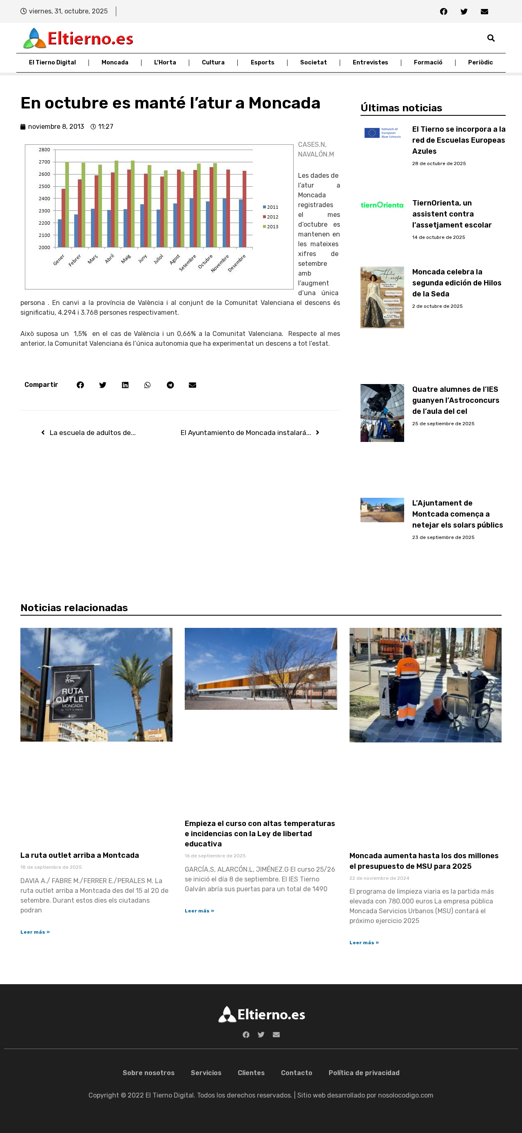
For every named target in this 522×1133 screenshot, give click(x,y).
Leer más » (35, 932)
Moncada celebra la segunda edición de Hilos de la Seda (457, 282)
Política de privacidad (364, 1073)
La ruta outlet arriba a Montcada (79, 855)
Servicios (206, 1073)
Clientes (251, 1073)
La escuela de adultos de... (93, 432)
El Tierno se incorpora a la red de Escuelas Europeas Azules (459, 140)
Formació (428, 62)
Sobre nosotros (149, 1073)
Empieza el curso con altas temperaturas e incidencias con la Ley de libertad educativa (260, 833)
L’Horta (165, 62)
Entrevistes (370, 62)
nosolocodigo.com (406, 1095)
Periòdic (480, 62)
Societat (313, 62)
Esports (262, 62)
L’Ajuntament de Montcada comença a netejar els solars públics (457, 514)
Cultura (213, 62)
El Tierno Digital (52, 62)
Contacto (296, 1073)
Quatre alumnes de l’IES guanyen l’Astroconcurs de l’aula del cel (456, 400)
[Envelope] (484, 11)
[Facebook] (443, 11)
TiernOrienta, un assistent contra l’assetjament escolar (452, 214)
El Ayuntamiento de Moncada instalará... (246, 432)
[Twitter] (464, 11)
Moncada (115, 62)
